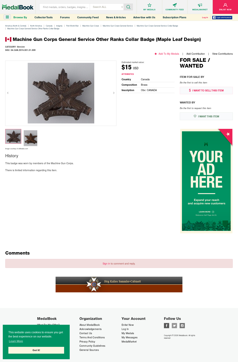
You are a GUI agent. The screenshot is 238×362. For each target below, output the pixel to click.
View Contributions (222, 53)
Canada (49, 26)
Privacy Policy (87, 341)
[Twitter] (174, 325)
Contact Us (85, 333)
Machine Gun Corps (90, 26)
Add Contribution (195, 53)
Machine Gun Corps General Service (118, 26)
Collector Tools (43, 17)
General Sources (89, 350)
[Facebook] (166, 325)
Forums (65, 17)
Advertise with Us (144, 17)
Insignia (59, 26)
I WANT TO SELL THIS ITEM (208, 90)
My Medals (128, 333)
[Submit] (128, 6)
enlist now (128, 324)
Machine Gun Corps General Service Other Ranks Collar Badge (33, 28)
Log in (205, 17)
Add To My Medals (169, 53)
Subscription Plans (174, 17)
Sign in (106, 263)
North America (36, 26)
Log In (125, 329)
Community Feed (88, 17)
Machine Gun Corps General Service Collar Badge (157, 26)
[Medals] (17, 7)
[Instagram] (182, 325)
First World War (72, 26)
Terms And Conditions (92, 337)
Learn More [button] (16, 341)
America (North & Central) (15, 26)
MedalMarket (129, 341)
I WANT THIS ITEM (208, 116)
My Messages (129, 337)
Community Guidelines (92, 345)
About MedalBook (89, 324)
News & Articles (116, 17)
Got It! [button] (36, 350)
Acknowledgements (90, 329)
